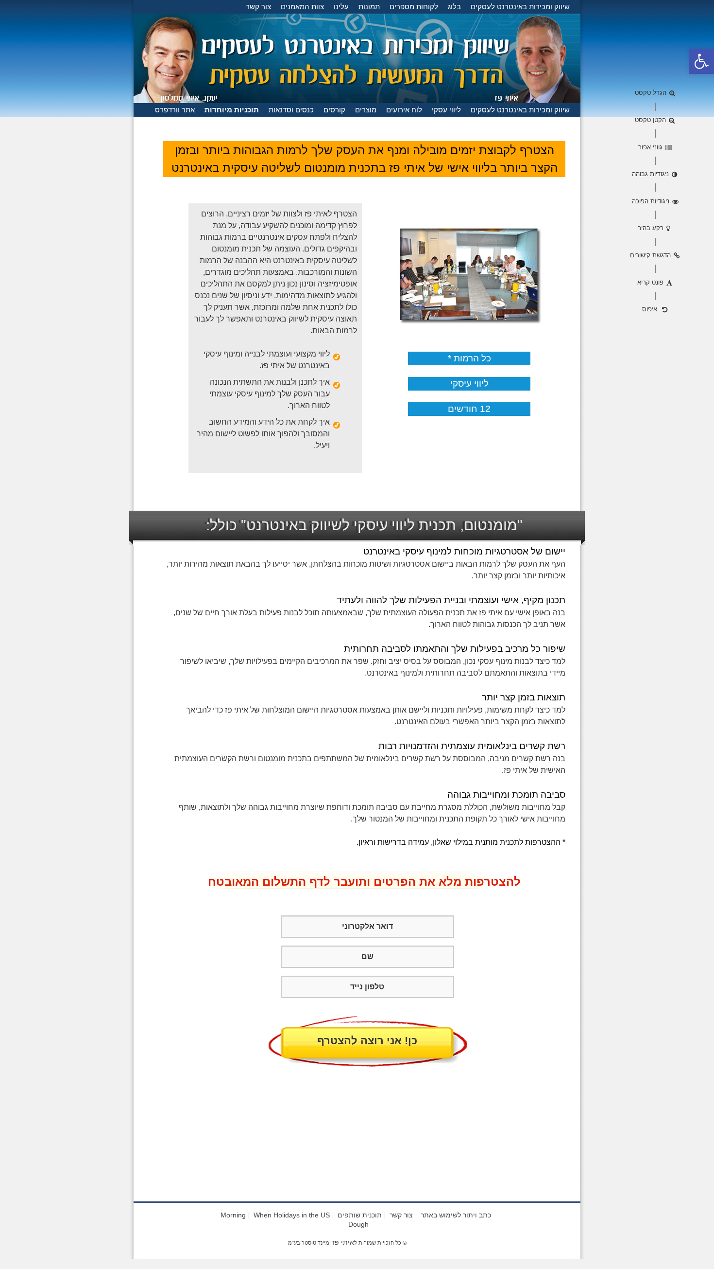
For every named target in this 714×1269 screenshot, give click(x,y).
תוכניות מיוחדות (231, 110)
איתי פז (343, 1242)
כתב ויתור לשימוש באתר (456, 1215)
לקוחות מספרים (414, 6)
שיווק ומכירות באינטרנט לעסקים (520, 6)
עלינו (341, 6)
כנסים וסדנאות (291, 110)
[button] (701, 61)
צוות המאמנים (302, 6)
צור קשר (258, 6)
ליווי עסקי (446, 110)
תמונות (369, 6)
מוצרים (365, 110)
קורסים (334, 110)
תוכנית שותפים (360, 1215)
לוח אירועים (404, 110)
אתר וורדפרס (175, 110)
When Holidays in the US (292, 1215)
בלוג (454, 6)
